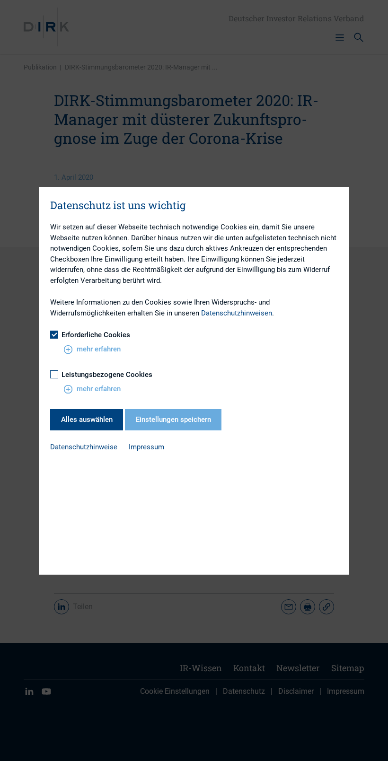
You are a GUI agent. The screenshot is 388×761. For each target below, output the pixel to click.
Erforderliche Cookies (96, 335)
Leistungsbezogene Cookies (107, 374)
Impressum (146, 447)
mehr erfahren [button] (99, 349)
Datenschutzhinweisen (236, 313)
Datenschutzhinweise (83, 447)
